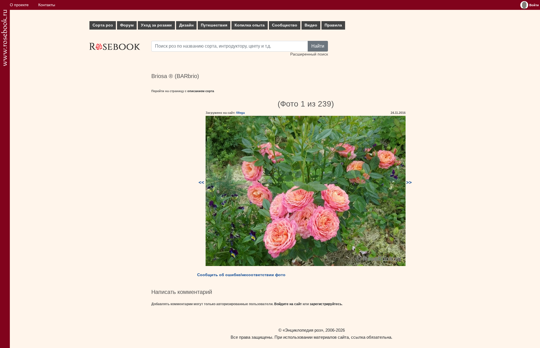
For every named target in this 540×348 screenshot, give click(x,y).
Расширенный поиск (309, 54)
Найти (317, 46)
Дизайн (186, 25)
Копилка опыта (250, 25)
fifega (240, 112)
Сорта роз (103, 25)
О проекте (19, 5)
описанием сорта (200, 91)
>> (409, 182)
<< (201, 182)
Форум (127, 25)
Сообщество (284, 25)
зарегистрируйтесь (326, 304)
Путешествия (214, 25)
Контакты (46, 5)
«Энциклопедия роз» (303, 330)
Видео (311, 25)
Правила (333, 25)
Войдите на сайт (288, 304)
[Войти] (524, 5)
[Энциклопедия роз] (4, 38)
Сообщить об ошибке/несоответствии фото (241, 274)
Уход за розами (156, 25)
